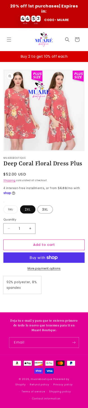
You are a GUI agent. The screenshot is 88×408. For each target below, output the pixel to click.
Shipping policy (60, 391)
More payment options (44, 268)
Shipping (9, 180)
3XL (45, 209)
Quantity (9, 219)
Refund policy (39, 384)
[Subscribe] (74, 342)
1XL (13, 210)
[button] (9, 40)
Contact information (46, 398)
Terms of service (33, 391)
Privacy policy (63, 384)
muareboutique (41, 379)
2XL (28, 209)
